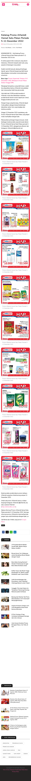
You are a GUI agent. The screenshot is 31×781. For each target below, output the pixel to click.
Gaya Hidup (17, 753)
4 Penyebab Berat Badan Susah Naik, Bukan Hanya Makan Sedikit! (19, 546)
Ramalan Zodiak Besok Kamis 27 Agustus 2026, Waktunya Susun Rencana (19, 692)
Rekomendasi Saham (15, 757)
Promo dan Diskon (8, 746)
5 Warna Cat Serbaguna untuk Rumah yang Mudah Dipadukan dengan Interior (18, 726)
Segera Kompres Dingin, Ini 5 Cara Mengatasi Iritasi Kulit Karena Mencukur (20, 607)
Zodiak (26, 753)
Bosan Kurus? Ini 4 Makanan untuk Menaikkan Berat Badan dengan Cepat (21, 555)
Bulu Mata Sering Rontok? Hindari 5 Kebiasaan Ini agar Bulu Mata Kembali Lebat (20, 563)
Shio (4, 757)
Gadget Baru (7, 753)
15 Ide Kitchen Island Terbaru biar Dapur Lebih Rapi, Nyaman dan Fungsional (19, 709)
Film (19, 750)
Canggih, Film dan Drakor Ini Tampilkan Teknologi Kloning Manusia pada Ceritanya (20, 590)
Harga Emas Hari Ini (9, 750)
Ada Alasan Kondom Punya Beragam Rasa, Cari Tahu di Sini (20, 624)
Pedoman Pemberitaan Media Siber (19, 769)
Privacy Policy (15, 771)
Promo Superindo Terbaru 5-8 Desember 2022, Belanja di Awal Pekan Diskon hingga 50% (14, 81)
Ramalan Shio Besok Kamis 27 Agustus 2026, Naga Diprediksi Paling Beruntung (18, 700)
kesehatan (6, 743)
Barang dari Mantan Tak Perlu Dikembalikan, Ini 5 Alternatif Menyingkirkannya (20, 598)
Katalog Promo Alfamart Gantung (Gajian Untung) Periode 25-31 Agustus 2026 (19, 718)
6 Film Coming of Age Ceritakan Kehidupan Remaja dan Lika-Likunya (20, 616)
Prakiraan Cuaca (17, 743)
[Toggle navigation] (3, 4)
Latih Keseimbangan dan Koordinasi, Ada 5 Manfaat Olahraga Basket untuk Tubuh (21, 581)
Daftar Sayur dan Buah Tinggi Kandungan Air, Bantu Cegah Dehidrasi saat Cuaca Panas (20, 572)
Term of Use (6, 769)
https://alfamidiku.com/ (9, 507)
